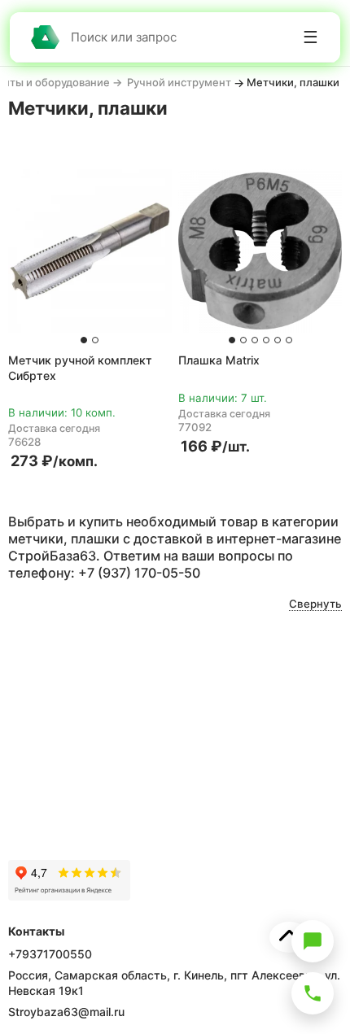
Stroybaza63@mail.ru (66, 1012)
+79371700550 (50, 954)
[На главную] (44, 37)
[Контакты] (312, 993)
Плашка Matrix (219, 360)
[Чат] (312, 941)
